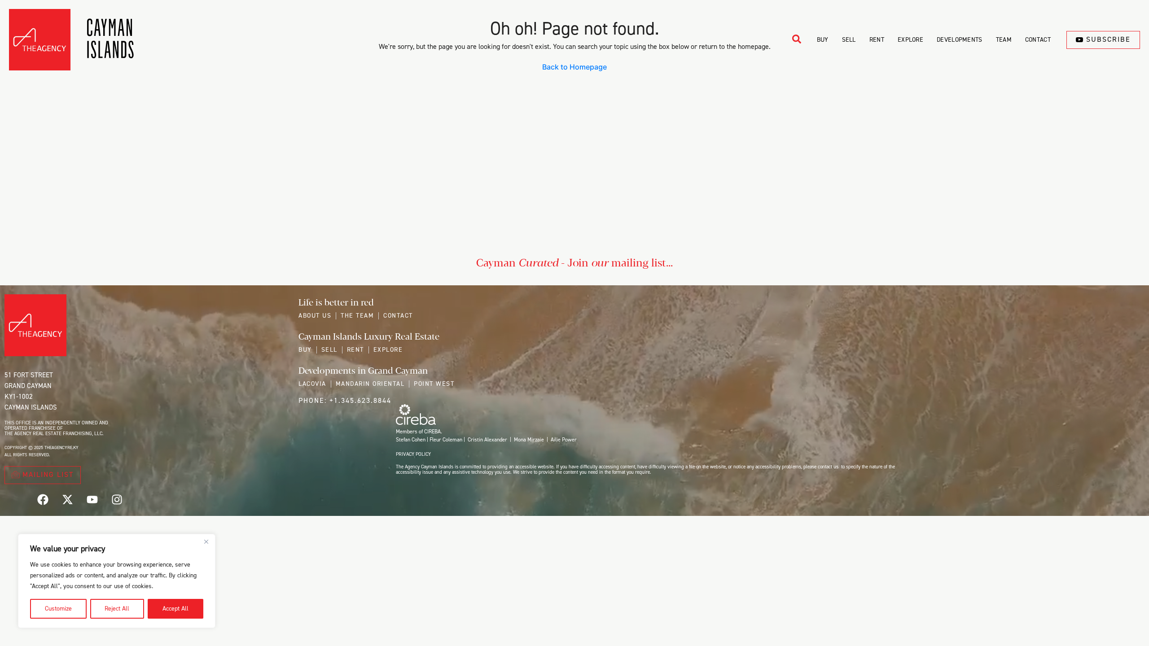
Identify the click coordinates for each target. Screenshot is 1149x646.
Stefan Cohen (410, 439)
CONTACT (1038, 39)
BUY (823, 39)
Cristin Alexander (487, 439)
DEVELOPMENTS (959, 39)
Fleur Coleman (446, 439)
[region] (116, 581)
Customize (58, 608)
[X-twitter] (67, 499)
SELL (849, 39)
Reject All (117, 608)
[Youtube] (92, 499)
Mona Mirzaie (529, 439)
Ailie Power (564, 439)
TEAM (1004, 39)
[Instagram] (116, 499)
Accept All (175, 608)
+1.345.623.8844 (360, 400)
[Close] (206, 541)
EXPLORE (910, 39)
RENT (876, 39)
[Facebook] (42, 499)
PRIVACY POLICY (413, 454)
